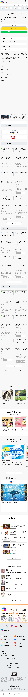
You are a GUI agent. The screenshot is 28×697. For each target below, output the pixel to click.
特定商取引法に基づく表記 (13, 667)
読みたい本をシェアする (15, 31)
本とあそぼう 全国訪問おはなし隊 (8, 658)
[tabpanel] (14, 496)
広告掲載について (8, 665)
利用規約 (17, 663)
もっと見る (14, 558)
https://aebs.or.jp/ (4, 681)
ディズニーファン (4, 653)
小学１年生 (6, 373)
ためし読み (14, 25)
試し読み (23, 193)
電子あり (18, 193)
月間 (20, 521)
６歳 (2, 373)
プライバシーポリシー (17, 665)
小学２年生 (11, 373)
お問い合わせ (11, 663)
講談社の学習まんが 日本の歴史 (7, 655)
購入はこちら (14, 28)
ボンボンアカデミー (5, 651)
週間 (7, 521)
